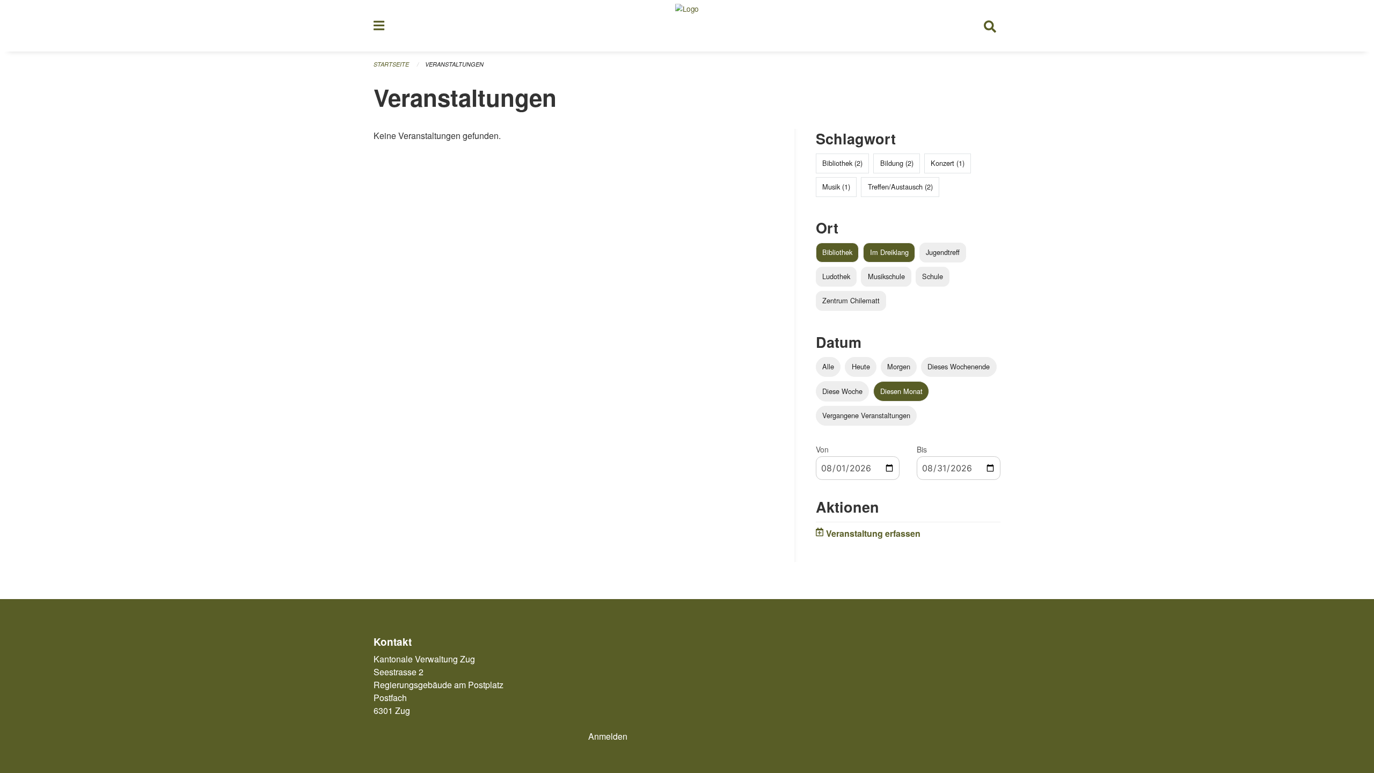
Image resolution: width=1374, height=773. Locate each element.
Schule (932, 276)
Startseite (391, 64)
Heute (861, 366)
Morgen (898, 366)
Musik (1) (836, 186)
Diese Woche (842, 391)
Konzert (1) (947, 163)
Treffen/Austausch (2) (900, 186)
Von (822, 449)
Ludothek (836, 276)
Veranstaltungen (454, 64)
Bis (922, 449)
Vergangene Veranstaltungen (866, 415)
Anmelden (607, 736)
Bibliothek (837, 252)
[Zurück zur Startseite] (687, 26)
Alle (828, 366)
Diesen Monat (901, 391)
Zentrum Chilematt (851, 300)
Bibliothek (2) (842, 163)
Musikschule (886, 276)
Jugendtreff (943, 252)
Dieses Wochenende (958, 366)
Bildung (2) (896, 163)
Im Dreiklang (889, 252)
